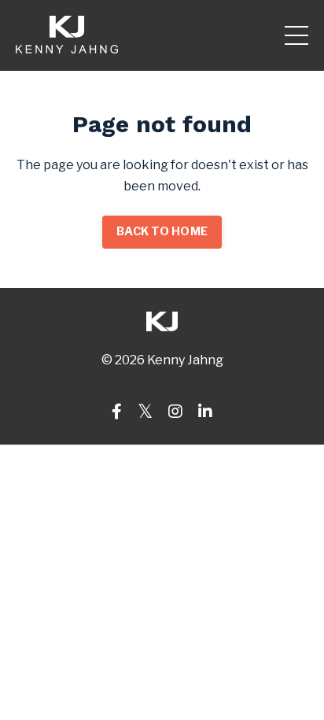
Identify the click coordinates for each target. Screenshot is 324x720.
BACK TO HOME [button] (162, 231)
